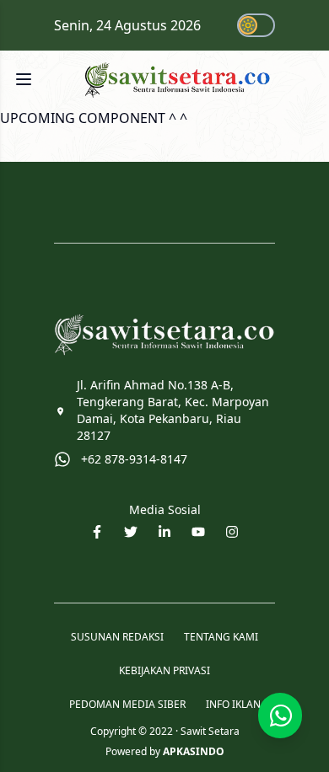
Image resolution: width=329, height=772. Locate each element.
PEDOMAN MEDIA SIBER (127, 704)
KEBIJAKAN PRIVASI (164, 671)
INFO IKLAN (233, 704)
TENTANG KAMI (221, 637)
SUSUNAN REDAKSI (117, 637)
